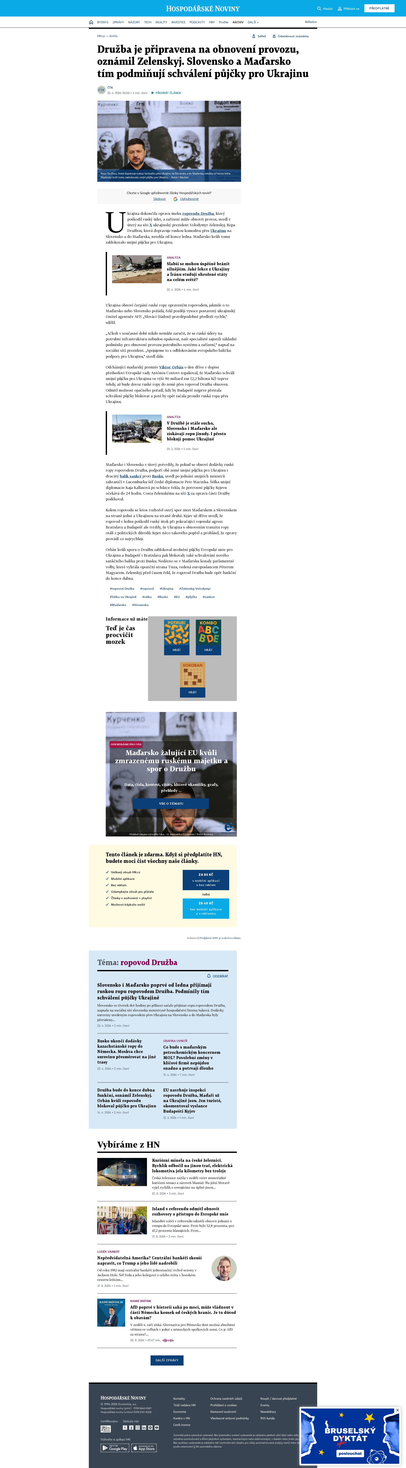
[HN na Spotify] (150, 1427)
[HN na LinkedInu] (144, 1427)
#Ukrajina (166, 588)
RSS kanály (268, 1418)
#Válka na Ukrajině (123, 597)
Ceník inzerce (181, 1425)
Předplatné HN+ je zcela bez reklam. (220, 938)
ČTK (110, 87)
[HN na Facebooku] (131, 1427)
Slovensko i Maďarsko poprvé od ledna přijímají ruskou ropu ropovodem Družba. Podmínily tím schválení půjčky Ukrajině (154, 991)
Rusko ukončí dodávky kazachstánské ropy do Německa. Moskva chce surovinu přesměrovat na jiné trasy (126, 1051)
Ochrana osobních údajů (226, 1398)
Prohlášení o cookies (223, 1405)
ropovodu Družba (198, 213)
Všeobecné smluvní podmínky (229, 1418)
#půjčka (191, 597)
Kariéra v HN (181, 1418)
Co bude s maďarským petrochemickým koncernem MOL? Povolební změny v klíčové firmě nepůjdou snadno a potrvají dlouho (191, 1058)
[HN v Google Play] (115, 1448)
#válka (147, 597)
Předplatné (379, 8)
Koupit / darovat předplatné (279, 1398)
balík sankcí (130, 476)
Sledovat (159, 199)
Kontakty (179, 1398)
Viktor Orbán (171, 367)
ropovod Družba (149, 962)
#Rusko (163, 597)
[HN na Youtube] (157, 1427)
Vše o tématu (171, 803)
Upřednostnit (189, 199)
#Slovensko (140, 605)
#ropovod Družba (122, 588)
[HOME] (91, 22)
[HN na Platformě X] (125, 1427)
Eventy (265, 1405)
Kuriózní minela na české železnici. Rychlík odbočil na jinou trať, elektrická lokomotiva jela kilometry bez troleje (192, 1166)
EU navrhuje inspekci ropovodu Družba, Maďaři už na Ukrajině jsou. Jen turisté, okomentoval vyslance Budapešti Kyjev (192, 1101)
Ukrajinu (218, 230)
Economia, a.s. (127, 1404)
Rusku (157, 476)
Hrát (177, 650)
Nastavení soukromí (223, 1411)
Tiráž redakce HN (184, 1405)
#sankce (209, 597)
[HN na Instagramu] (138, 1427)
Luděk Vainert (108, 1251)
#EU (177, 597)
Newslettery (268, 1411)
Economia (179, 1411)
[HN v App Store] (144, 1448)
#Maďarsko (118, 605)
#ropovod (147, 588)
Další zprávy (167, 1360)
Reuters (184, 177)
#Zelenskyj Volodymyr (194, 588)
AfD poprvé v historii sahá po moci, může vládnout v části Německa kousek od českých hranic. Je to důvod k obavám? (183, 1313)
